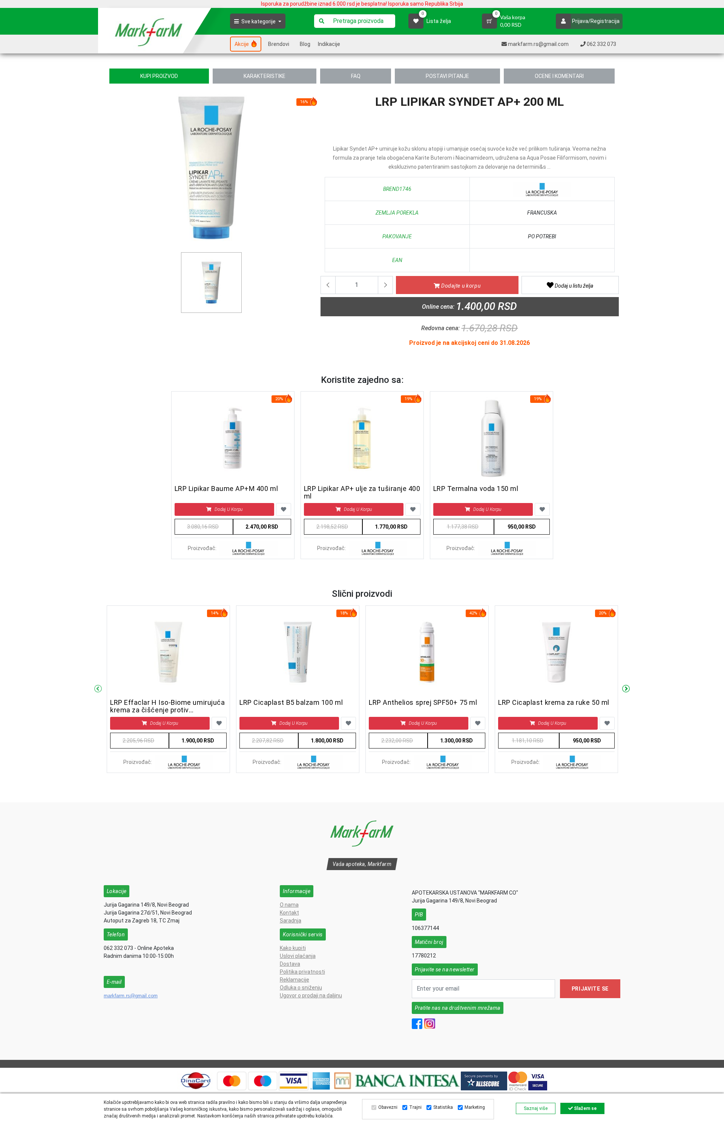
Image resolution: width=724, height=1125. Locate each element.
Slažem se (585, 1108)
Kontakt (289, 913)
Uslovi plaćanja (298, 956)
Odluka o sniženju (301, 988)
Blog (305, 44)
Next (626, 689)
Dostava (290, 964)
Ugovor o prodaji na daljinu (311, 995)
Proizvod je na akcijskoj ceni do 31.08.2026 (469, 342)
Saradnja (290, 921)
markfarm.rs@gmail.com (131, 995)
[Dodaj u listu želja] (283, 509)
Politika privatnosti (302, 972)
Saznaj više (536, 1108)
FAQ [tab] (355, 76)
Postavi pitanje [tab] (447, 76)
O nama (289, 905)
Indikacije (329, 44)
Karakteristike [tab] (264, 76)
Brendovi (278, 44)
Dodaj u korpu (228, 509)
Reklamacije (294, 980)
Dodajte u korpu (460, 286)
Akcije (242, 44)
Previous (98, 689)
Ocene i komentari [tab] (559, 76)
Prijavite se (590, 989)
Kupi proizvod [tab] (159, 76)
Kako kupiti (293, 948)
